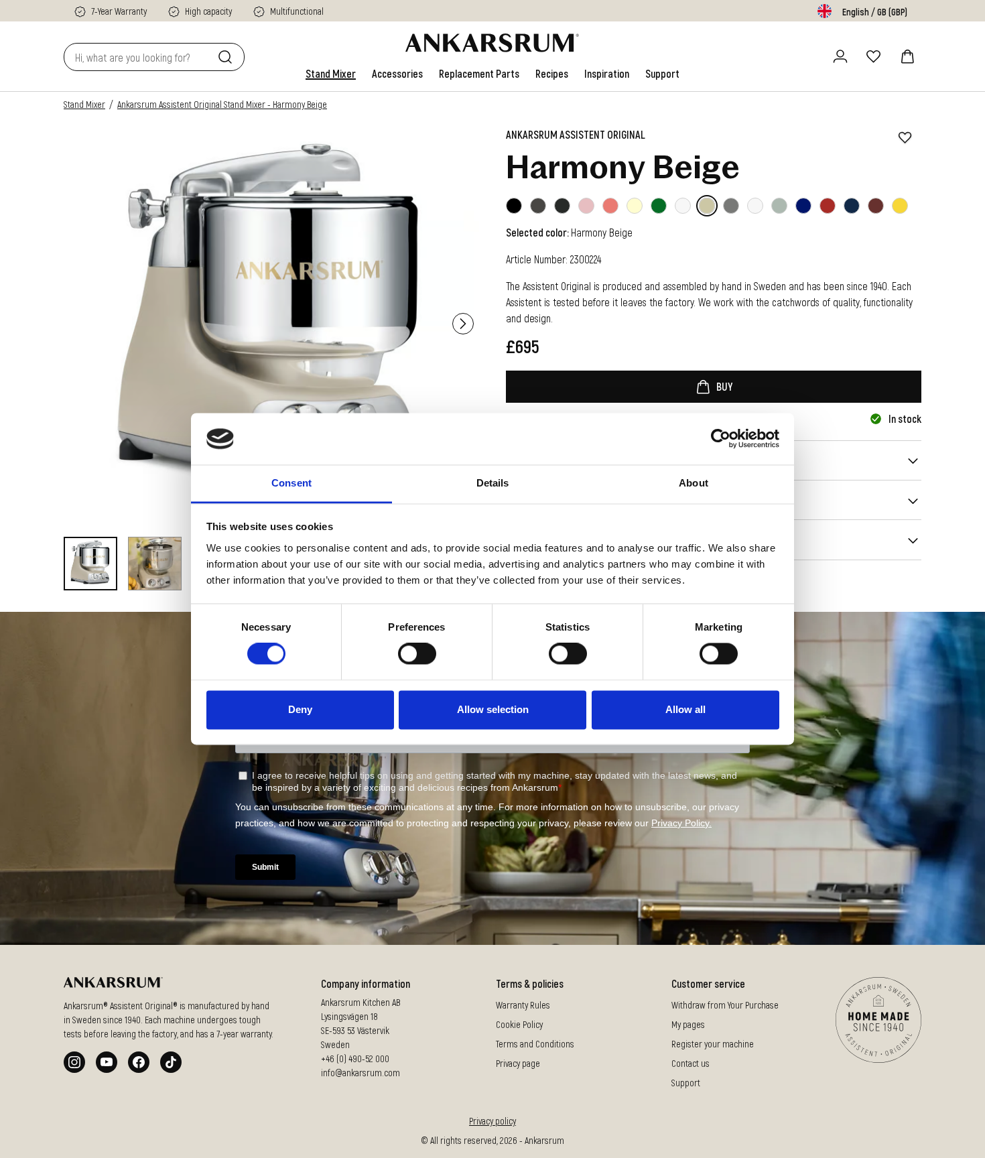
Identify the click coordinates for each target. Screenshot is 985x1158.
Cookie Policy (519, 1024)
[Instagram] (74, 1062)
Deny (300, 709)
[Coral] (610, 206)
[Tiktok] (171, 1062)
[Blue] (803, 206)
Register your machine (712, 1043)
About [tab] (693, 483)
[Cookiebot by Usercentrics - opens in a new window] (720, 439)
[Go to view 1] (90, 563)
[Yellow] (900, 206)
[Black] (514, 206)
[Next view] (463, 323)
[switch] (417, 654)
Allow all (685, 709)
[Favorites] (874, 56)
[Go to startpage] (492, 43)
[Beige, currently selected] (707, 206)
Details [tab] (492, 483)
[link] (331, 73)
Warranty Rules (523, 1005)
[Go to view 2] (155, 563)
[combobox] (138, 57)
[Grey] (731, 206)
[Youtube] (106, 1062)
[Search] (228, 57)
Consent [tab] (291, 483)
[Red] (827, 206)
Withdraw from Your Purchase (725, 1005)
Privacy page (518, 1063)
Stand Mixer (84, 104)
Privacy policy (492, 1121)
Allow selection (493, 709)
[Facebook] (138, 1062)
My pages (688, 1024)
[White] (635, 206)
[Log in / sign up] (840, 56)
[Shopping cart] (907, 56)
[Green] (659, 206)
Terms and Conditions (535, 1043)
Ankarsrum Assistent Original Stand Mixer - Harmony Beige (222, 104)
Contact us (690, 1063)
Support (685, 1082)
